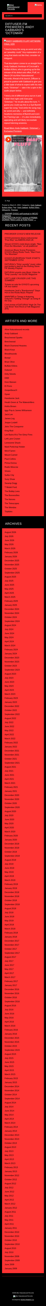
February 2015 (11, 1078)
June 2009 (9, 1264)
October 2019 (11, 852)
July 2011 (9, 1216)
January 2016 (11, 1034)
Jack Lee (9, 414)
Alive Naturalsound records (17, 329)
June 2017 (9, 965)
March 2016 (10, 1026)
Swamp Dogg (11, 483)
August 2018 (10, 908)
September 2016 (12, 1001)
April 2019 (9, 876)
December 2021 (12, 751)
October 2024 (11, 617)
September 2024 (12, 621)
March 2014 (10, 1123)
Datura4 (8, 370)
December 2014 (12, 1086)
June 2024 (9, 633)
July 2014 (9, 1107)
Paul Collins (10, 459)
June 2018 (9, 917)
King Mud (9, 431)
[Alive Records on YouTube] (20, 1286)
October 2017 (11, 949)
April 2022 (9, 734)
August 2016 (10, 1005)
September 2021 (12, 763)
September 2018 (12, 904)
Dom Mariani (10, 382)
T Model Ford (11, 487)
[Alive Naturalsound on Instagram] (20, 1281)
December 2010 (12, 1232)
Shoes (7, 471)
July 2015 (9, 1058)
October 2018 (11, 900)
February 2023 (11, 698)
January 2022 (11, 747)
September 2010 (12, 1244)
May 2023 (9, 686)
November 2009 (12, 1256)
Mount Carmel (11, 455)
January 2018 (11, 937)
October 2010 (11, 1240)
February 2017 (11, 981)
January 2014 (11, 1131)
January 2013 (11, 1171)
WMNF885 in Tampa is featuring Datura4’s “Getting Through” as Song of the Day (22, 299)
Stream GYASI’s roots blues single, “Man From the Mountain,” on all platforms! (23, 245)
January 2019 (11, 888)
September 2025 (12, 573)
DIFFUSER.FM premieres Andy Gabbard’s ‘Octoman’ (19, 28)
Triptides (8, 511)
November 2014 (12, 1090)
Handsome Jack (12, 398)
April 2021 (9, 779)
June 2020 (9, 819)
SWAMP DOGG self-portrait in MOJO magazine (20, 215)
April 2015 (9, 1070)
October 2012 (11, 1179)
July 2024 (9, 629)
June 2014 (9, 1111)
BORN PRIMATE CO (27, 1299)
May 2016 (9, 1018)
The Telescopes (12, 503)
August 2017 (10, 957)
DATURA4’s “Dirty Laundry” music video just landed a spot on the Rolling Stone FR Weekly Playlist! (23, 266)
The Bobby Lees (12, 491)
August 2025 (10, 577)
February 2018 (11, 933)
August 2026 (10, 532)
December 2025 (12, 561)
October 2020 (11, 803)
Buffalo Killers (7, 207)
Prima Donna (11, 463)
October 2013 (11, 1143)
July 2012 (9, 1188)
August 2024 (10, 625)
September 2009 (12, 1260)
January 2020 (11, 840)
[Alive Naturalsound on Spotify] (31, 1286)
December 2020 (12, 795)
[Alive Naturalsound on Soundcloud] (25, 1286)
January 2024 (11, 654)
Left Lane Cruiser (12, 439)
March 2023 (10, 694)
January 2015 (11, 1082)
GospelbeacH (11, 390)
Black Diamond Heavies (16, 346)
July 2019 (9, 864)
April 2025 (9, 593)
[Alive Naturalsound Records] (14, 9)
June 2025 (9, 585)
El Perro (8, 386)
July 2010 (9, 1252)
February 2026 (11, 552)
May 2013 (9, 1155)
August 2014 (10, 1103)
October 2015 (11, 1046)
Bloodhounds (11, 354)
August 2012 (10, 1183)
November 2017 (12, 945)
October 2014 (11, 1094)
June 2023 (9, 682)
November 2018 (12, 896)
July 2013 (9, 1151)
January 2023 (11, 702)
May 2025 (9, 589)
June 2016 (9, 1014)
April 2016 (9, 1022)
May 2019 (9, 872)
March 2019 (10, 880)
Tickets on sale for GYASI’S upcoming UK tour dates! (22, 285)
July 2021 (9, 771)
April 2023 (9, 690)
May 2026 (9, 544)
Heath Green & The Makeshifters (19, 402)
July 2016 (9, 1010)
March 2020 (10, 832)
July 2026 (9, 536)
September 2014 (12, 1099)
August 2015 (10, 1054)
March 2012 (10, 1204)
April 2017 (9, 973)
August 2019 (10, 860)
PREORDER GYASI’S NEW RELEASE (23, 234)
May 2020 (9, 823)
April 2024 (9, 641)
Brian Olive (10, 362)
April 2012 (9, 1200)
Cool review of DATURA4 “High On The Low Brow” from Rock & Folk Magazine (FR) (23, 307)
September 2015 (12, 1050)
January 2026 (11, 556)
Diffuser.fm (6, 210)
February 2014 (11, 1127)
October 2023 (11, 666)
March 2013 (10, 1163)
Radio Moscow (11, 467)
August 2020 (10, 811)
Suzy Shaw (10, 479)
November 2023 (12, 662)
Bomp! (7, 358)
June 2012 (9, 1192)
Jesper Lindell (11, 422)
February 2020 (11, 836)
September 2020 (12, 807)
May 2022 (9, 730)
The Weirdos (10, 507)
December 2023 (12, 658)
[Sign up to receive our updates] (15, 1281)
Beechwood (10, 342)
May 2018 (9, 921)
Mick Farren (10, 451)
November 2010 (12, 1236)
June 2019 (9, 868)
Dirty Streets (10, 374)
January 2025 (11, 605)
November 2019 (12, 848)
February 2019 (11, 884)
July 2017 (9, 961)
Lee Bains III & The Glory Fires (18, 435)
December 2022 (12, 706)
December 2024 (12, 609)
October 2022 (11, 710)
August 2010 (10, 1248)
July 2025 (9, 581)
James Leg (10, 418)
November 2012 (12, 1175)
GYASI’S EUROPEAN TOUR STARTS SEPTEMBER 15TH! (22, 259)
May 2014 (9, 1115)
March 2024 (10, 645)
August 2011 (10, 1212)
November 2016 (12, 993)
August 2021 (10, 767)
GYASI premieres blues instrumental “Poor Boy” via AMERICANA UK (21, 239)
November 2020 (12, 799)
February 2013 (11, 1167)
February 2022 (11, 743)
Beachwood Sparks (13, 338)
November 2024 (12, 613)
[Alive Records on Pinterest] (15, 1286)
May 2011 (9, 1220)
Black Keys (10, 350)
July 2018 (9, 912)
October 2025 (11, 569)
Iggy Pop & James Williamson (18, 410)
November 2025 (12, 565)
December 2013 (12, 1135)
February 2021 (11, 787)
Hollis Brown (10, 406)
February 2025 (11, 601)
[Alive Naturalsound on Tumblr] (31, 1281)
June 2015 (9, 1062)
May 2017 (9, 969)
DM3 (7, 378)
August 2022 (10, 718)
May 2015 (9, 1066)
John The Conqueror (14, 427)
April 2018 (9, 925)
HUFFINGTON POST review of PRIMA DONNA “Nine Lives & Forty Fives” (19, 219)
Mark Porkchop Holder (15, 447)
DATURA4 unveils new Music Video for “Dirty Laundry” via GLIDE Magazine (22, 273)
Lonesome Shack (12, 443)
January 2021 (11, 791)
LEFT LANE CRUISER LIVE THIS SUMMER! (20, 279)
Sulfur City (9, 475)
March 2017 (10, 977)
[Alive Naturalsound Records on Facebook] (25, 1281)
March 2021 (10, 783)
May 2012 (9, 1196)
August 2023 (10, 674)
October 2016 (11, 997)
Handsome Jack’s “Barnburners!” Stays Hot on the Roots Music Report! (22, 291)
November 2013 (12, 1139)
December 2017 (12, 941)
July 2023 (9, 678)
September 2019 (12, 856)
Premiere (14, 210)
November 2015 (12, 1042)
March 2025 (10, 597)
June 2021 (9, 775)
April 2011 (9, 1224)
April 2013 (9, 1159)
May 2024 (9, 637)
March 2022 (10, 739)
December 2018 (12, 892)
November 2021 (12, 755)
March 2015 (10, 1074)
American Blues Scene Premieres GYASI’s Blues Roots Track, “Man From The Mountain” (22, 252)
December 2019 (12, 844)
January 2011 (11, 1228)
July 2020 (9, 815)
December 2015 (12, 1038)
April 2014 (9, 1119)
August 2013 (10, 1147)
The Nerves (10, 499)
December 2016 (12, 989)
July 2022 (9, 722)
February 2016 (11, 1030)
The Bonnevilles (12, 495)
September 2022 (12, 714)
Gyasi (7, 394)
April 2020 (9, 828)
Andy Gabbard (36, 205)
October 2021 (11, 759)
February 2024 (11, 650)
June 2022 (9, 726)
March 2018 (10, 929)
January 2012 (11, 1208)
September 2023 (12, 670)
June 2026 (9, 540)
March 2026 (10, 548)
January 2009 (11, 1268)
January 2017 (11, 985)
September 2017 (12, 953)
